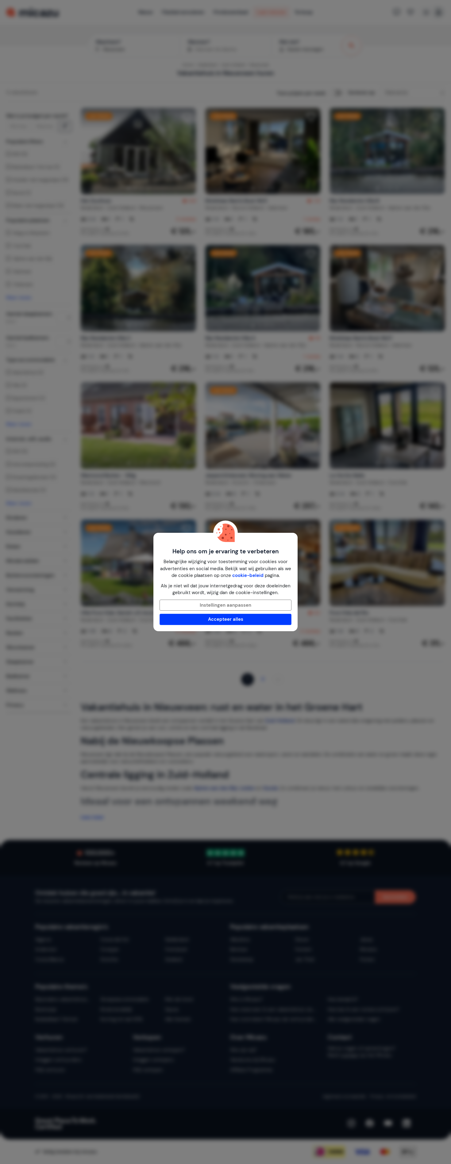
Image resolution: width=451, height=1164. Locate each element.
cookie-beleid (248, 575)
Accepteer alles (225, 619)
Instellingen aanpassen (225, 605)
